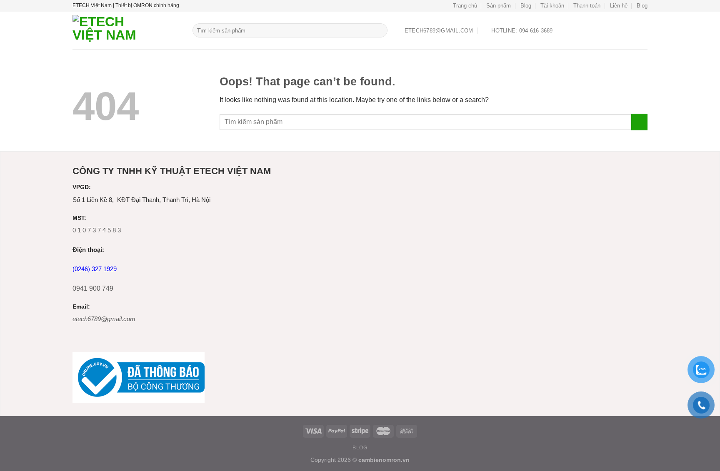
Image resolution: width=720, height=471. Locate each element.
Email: (81, 307)
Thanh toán (586, 5)
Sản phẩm (498, 5)
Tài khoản (552, 5)
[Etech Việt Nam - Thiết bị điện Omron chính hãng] (126, 30)
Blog (525, 5)
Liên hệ (619, 5)
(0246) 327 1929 (94, 268)
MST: (79, 218)
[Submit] (380, 30)
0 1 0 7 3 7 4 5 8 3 (96, 230)
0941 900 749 (92, 288)
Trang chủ (465, 5)
